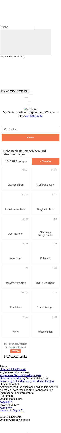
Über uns (5, 369)
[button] (30, 73)
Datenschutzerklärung (12, 378)
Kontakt (21, 369)
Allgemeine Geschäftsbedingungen (20, 375)
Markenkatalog (45, 381)
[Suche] (25, 42)
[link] (16, 350)
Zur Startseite (34, 115)
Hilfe (14, 369)
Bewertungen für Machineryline (18, 381)
